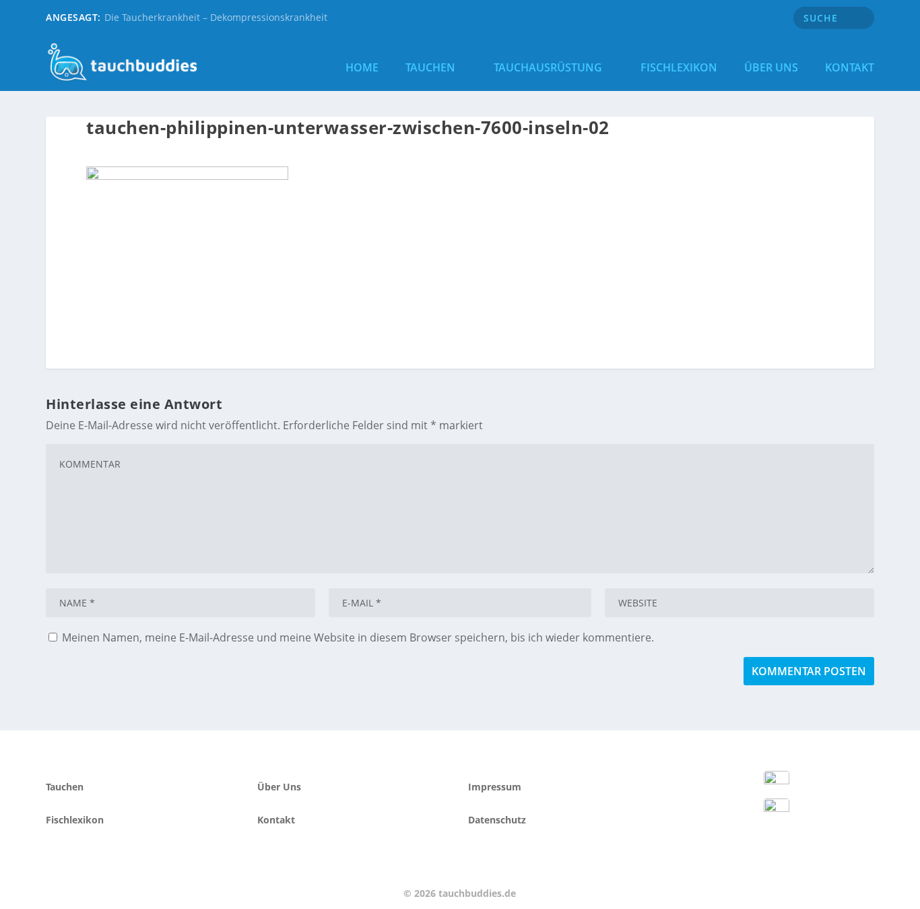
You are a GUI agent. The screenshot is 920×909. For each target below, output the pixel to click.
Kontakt (849, 67)
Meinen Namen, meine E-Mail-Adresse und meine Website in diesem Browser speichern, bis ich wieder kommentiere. (358, 637)
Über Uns (771, 67)
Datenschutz (497, 819)
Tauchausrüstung (548, 67)
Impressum (494, 786)
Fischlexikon (678, 67)
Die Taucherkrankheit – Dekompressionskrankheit (215, 17)
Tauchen (430, 67)
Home (362, 67)
